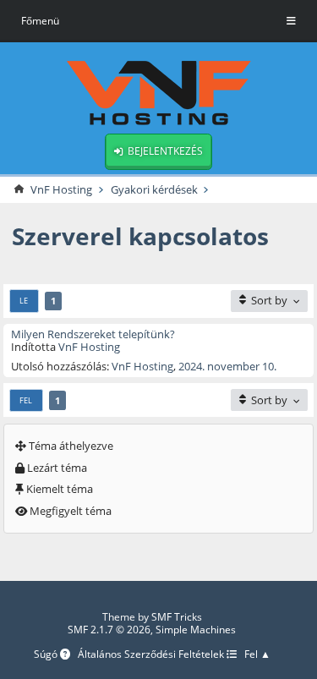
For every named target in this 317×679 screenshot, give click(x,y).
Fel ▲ (257, 655)
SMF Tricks (176, 617)
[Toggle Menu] (291, 21)
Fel (25, 400)
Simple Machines (196, 629)
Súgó (47, 655)
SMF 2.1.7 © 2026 (109, 629)
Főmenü (40, 21)
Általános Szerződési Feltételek (152, 655)
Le (23, 300)
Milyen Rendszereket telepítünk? (93, 334)
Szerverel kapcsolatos (140, 236)
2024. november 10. (227, 366)
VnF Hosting (89, 346)
